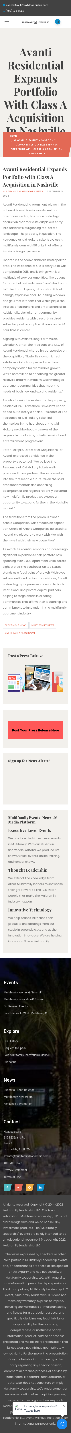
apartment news (16, 625)
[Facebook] (7, 1187)
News (17, 140)
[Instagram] (29, 1187)
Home (13, 135)
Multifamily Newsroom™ (38, 140)
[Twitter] (18, 1187)
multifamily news (42, 625)
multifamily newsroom (20, 632)
